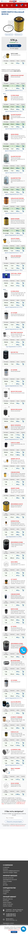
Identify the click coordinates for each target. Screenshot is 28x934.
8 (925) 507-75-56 (11, 916)
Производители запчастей (10, 879)
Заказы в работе (7, 902)
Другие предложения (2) (14, 90)
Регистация (6, 900)
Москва (5, 1)
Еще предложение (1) (14, 346)
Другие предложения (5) (14, 172)
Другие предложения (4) (14, 128)
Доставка (5, 884)
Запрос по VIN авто (8, 904)
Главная (3, 9)
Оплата (5, 883)
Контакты (5, 869)
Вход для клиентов (8, 899)
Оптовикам (6, 892)
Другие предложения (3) (14, 439)
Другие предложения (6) (14, 111)
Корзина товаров (7, 906)
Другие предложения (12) (14, 150)
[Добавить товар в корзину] (23, 63)
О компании (6, 867)
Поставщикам (6, 890)
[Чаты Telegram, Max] (23, 929)
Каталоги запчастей (8, 878)
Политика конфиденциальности (11, 870)
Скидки (5, 893)
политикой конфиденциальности (17, 825)
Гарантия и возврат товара (10, 872)
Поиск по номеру (7, 881)
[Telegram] (17, 6)
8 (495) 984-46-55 (11, 914)
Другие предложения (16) (14, 235)
